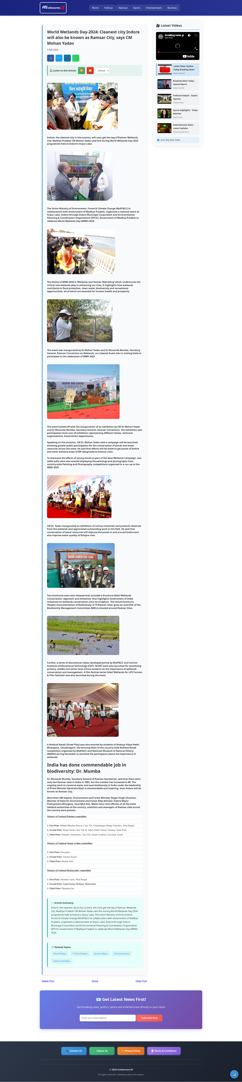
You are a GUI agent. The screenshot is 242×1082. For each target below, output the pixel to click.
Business (172, 7)
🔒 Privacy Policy (131, 1050)
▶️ (81, 70)
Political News (80, 953)
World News (59, 953)
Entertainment (154, 7)
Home (95, 981)
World (95, 7)
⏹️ (90, 70)
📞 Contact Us (74, 1050)
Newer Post (48, 981)
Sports (136, 7)
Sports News (101, 953)
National (122, 7)
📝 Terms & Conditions (163, 1050)
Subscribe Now (149, 1018)
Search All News (61, 961)
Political (108, 7)
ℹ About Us (102, 1050)
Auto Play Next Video (170, 140)
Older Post (141, 981)
